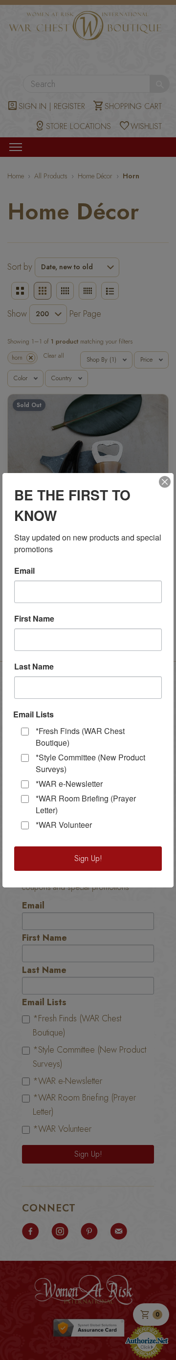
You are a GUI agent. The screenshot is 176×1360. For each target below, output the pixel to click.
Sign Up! (88, 858)
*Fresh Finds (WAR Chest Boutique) (80, 736)
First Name (34, 619)
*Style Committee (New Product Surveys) (90, 763)
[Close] (165, 482)
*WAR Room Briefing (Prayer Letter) (86, 804)
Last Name (34, 666)
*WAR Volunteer (64, 824)
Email (24, 571)
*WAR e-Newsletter (69, 783)
